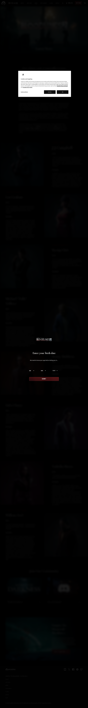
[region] (44, 84)
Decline (49, 92)
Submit (44, 379)
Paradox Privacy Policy (27, 87)
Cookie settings (24, 91)
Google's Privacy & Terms (62, 85)
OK (62, 92)
